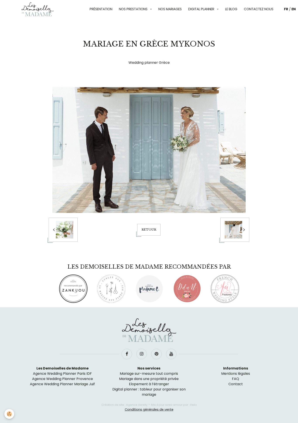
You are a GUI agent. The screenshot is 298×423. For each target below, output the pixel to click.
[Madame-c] (149, 288)
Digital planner (201, 9)
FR (286, 9)
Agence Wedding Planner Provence (62, 378)
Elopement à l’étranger (149, 384)
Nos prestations (133, 9)
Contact (235, 384)
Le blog (231, 9)
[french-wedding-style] (224, 288)
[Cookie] (9, 414)
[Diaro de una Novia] (187, 289)
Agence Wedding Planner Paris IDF (62, 373)
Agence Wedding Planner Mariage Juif (62, 384)
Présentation (101, 9)
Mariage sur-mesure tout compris (149, 373)
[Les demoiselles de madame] (149, 330)
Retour (149, 229)
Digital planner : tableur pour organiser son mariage (149, 392)
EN (293, 9)
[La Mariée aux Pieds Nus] (111, 288)
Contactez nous (258, 9)
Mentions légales (235, 373)
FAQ (235, 378)
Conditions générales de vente (149, 409)
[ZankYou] (73, 288)
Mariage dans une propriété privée (149, 378)
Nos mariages (170, 9)
